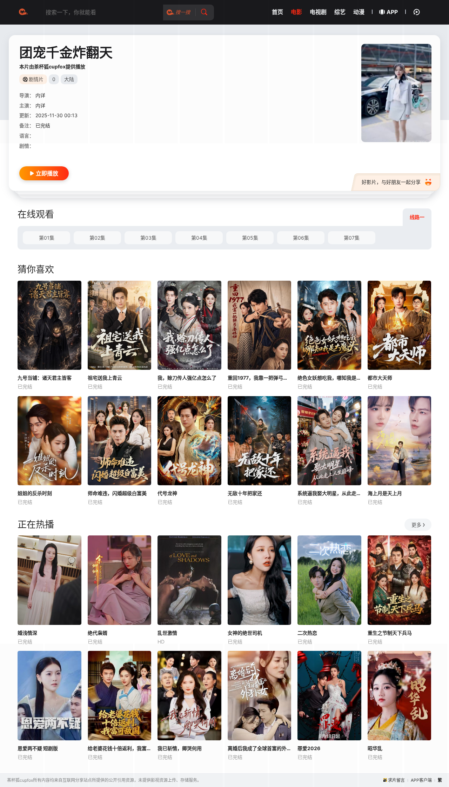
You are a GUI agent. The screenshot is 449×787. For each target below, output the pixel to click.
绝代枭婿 (97, 633)
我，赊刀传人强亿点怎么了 (187, 378)
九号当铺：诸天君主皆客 (45, 378)
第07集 (352, 238)
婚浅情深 (27, 633)
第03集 (148, 238)
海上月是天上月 (385, 493)
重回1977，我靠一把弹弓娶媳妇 (259, 378)
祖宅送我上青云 (105, 378)
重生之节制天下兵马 (390, 633)
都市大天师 (380, 378)
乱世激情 (167, 633)
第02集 (97, 238)
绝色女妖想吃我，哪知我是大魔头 (329, 378)
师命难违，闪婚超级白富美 (117, 493)
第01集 (46, 238)
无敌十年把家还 (245, 493)
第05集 (250, 238)
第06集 (301, 238)
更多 (416, 525)
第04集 (199, 238)
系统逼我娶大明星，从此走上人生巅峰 (329, 493)
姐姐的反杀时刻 (35, 493)
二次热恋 (307, 633)
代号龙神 (167, 493)
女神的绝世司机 (245, 633)
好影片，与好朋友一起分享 (391, 182)
